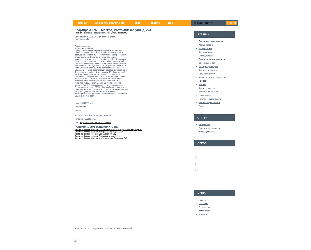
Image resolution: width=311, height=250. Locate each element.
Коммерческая (205, 48)
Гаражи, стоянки (206, 56)
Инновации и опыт (207, 132)
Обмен (202, 106)
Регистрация (204, 207)
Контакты (203, 214)
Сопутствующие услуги (209, 128)
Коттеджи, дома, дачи (208, 66)
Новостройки (205, 95)
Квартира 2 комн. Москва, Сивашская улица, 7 (96, 134)
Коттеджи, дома (206, 52)
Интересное (204, 124)
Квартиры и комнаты (208, 70)
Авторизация (204, 211)
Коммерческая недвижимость (212, 77)
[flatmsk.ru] (155, 10)
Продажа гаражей (207, 74)
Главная (78, 33)
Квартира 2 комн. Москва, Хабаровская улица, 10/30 (99, 132)
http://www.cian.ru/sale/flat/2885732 (95, 122)
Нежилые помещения (208, 92)
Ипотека (202, 84)
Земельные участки (208, 63)
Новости (202, 200)
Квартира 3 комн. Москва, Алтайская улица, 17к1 (97, 136)
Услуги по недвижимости (210, 99)
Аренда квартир (206, 45)
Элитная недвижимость (209, 102)
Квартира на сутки (207, 88)
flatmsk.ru (101, 10)
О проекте (203, 203)
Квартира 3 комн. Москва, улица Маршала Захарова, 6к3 (101, 138)
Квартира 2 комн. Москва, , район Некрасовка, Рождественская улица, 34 (108, 129)
